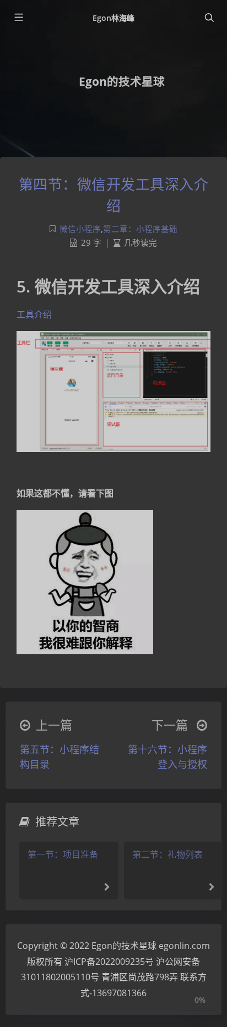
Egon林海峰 (113, 18)
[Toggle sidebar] (18, 17)
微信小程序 (80, 229)
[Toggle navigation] (208, 17)
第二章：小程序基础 (140, 229)
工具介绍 (34, 314)
